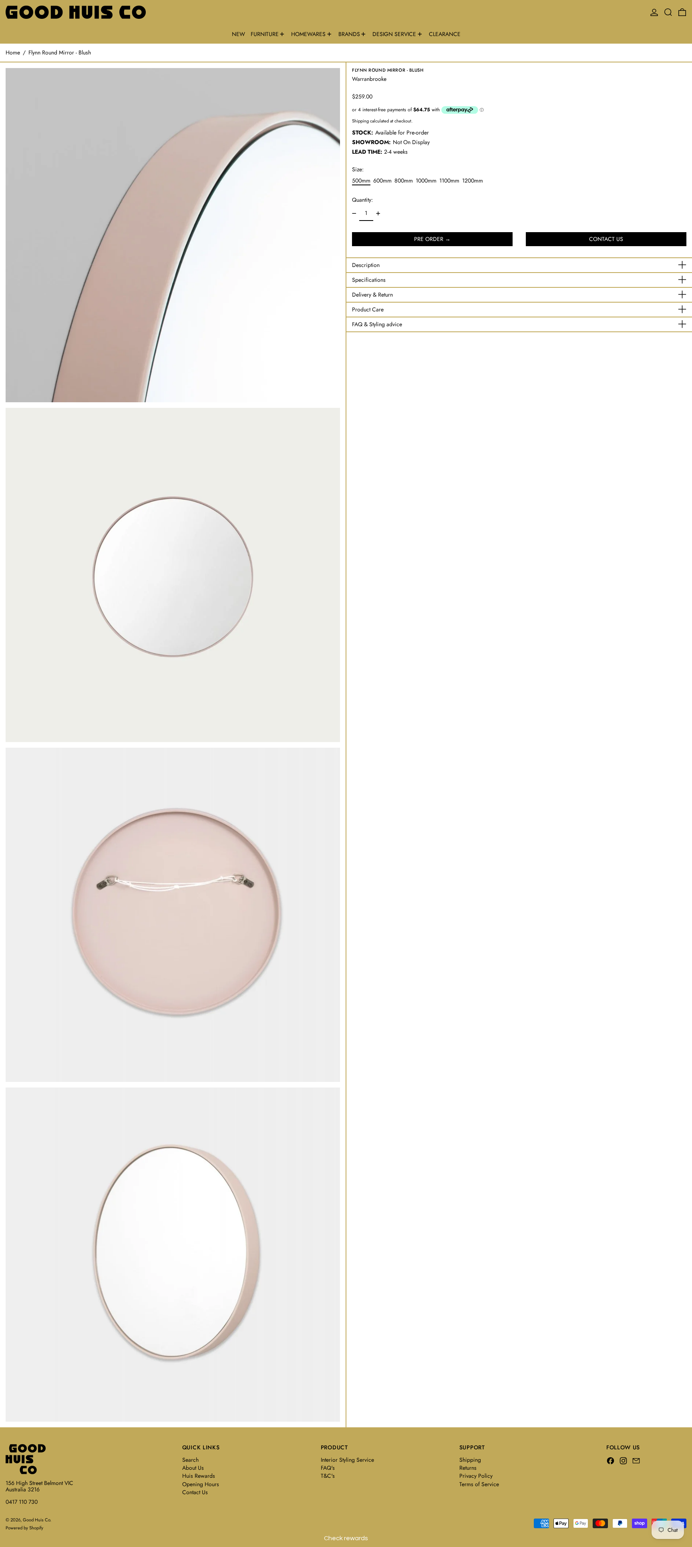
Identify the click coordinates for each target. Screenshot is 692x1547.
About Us (193, 1468)
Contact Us (195, 1492)
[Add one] (378, 214)
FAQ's (328, 1468)
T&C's (328, 1476)
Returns (468, 1468)
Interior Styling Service (347, 1460)
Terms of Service (479, 1484)
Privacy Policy (476, 1476)
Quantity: (362, 200)
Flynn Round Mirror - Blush (59, 52)
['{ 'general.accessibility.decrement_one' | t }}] (354, 214)
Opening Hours (200, 1484)
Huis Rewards (198, 1476)
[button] (668, 12)
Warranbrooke (369, 78)
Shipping (360, 120)
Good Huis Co (36, 1520)
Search (190, 1460)
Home (13, 52)
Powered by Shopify (24, 1528)
